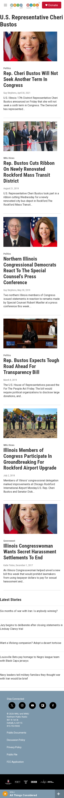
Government (9, 540)
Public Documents (16, 732)
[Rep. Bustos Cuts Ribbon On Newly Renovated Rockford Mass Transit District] (30, 136)
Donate (53, 5)
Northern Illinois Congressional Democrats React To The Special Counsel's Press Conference (29, 270)
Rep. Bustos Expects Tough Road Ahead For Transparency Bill (31, 366)
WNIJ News (8, 158)
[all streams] (59, 794)
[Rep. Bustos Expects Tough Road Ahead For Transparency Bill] (30, 333)
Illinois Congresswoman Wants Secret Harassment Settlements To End (29, 552)
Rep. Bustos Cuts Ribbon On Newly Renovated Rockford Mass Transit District (29, 172)
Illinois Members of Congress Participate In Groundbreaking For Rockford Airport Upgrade (29, 459)
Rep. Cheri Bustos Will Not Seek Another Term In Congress (30, 79)
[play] (5, 793)
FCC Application (15, 762)
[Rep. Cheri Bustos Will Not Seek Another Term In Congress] (30, 46)
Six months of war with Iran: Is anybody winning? (29, 611)
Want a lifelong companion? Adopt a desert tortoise (30, 643)
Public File (12, 754)
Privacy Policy (14, 747)
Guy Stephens (9, 92)
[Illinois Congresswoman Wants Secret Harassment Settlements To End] (30, 519)
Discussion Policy (16, 740)
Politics (7, 68)
